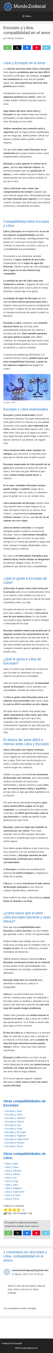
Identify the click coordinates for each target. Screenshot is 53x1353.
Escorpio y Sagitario (15, 1135)
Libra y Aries (11, 1163)
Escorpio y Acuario (14, 1142)
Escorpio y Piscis (14, 1146)
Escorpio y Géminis (15, 1118)
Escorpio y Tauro (13, 1114)
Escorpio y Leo (13, 1125)
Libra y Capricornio (15, 1191)
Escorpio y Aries (13, 1111)
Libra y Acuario (13, 1195)
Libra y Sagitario (13, 1188)
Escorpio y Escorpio (15, 1132)
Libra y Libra (11, 1184)
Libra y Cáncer (12, 1174)
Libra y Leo (11, 1177)
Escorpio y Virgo (13, 1128)
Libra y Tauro (11, 1167)
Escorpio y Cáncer (14, 1121)
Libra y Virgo (11, 1181)
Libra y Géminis (13, 1170)
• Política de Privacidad (11, 1343)
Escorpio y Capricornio (17, 1139)
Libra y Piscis (12, 1199)
